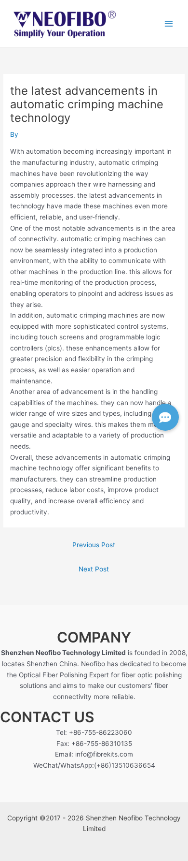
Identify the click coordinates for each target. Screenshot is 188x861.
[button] (165, 417)
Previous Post (93, 545)
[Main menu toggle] (169, 23)
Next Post (94, 569)
